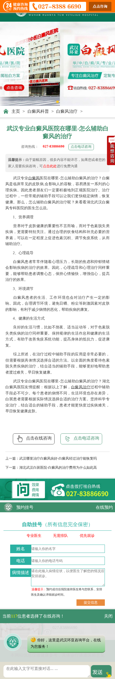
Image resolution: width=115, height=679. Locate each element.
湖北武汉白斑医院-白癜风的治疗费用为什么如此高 (58, 467)
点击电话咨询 (81, 147)
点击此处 (50, 166)
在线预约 (104, 507)
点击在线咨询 (39, 438)
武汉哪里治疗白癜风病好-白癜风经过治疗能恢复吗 (58, 458)
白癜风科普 (38, 111)
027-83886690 (53, 146)
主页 (15, 111)
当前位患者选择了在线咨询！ (33, 616)
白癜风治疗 (67, 111)
